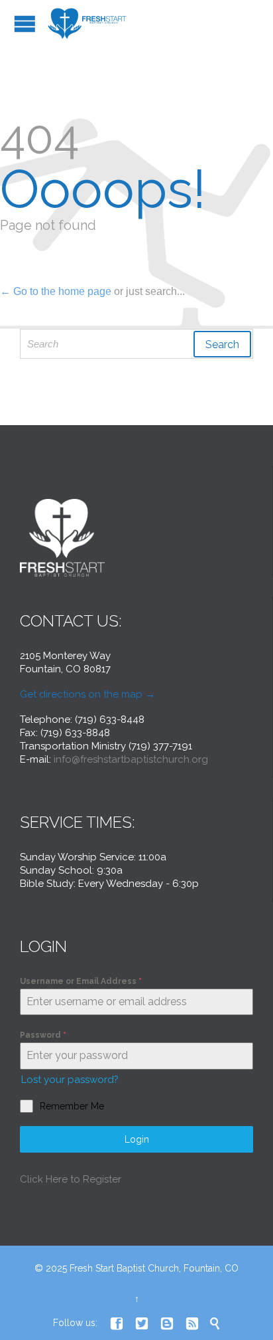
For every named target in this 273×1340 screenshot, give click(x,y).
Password (43, 1035)
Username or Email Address (81, 981)
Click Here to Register (70, 1179)
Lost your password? (70, 1080)
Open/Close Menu (25, 23)
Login (137, 1139)
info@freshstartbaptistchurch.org (131, 759)
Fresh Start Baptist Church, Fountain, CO (154, 1268)
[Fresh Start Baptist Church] (88, 23)
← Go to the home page (55, 291)
